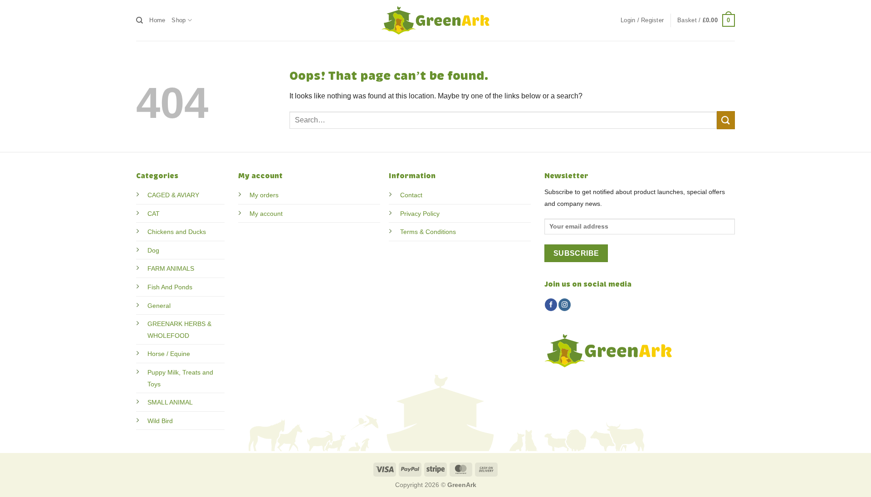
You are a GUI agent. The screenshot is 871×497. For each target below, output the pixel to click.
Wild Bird (160, 420)
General (159, 305)
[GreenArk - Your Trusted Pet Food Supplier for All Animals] (435, 20)
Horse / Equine (168, 353)
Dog (153, 250)
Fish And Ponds (169, 287)
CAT (153, 213)
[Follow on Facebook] (551, 304)
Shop (178, 20)
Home (157, 20)
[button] (642, 20)
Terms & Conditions (428, 231)
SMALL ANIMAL (170, 402)
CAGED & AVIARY (173, 195)
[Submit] (726, 120)
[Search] (139, 20)
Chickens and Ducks (176, 231)
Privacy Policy (420, 213)
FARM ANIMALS (170, 268)
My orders (264, 195)
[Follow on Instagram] (564, 304)
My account (266, 213)
